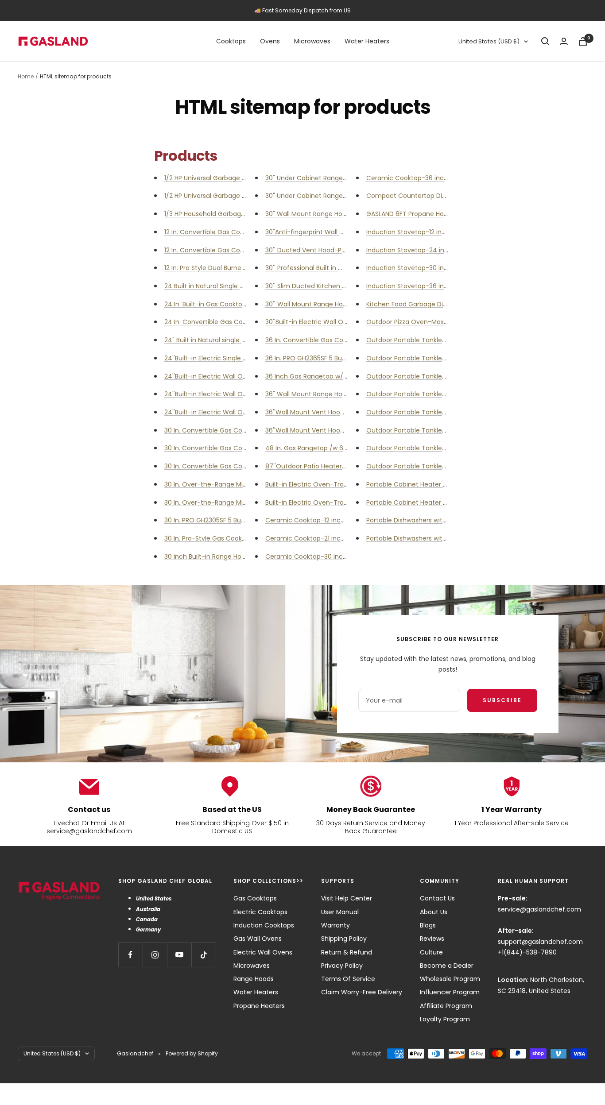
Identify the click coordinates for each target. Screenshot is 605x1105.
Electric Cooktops (260, 912)
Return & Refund (346, 952)
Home (26, 76)
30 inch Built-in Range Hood (206, 556)
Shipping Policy (344, 938)
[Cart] (582, 41)
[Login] (564, 41)
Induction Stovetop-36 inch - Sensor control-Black (444, 286)
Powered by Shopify (192, 1053)
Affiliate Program (446, 1005)
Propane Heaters (259, 1005)
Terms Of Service (348, 978)
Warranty (335, 925)
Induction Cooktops (263, 925)
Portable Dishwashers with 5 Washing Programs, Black (448, 520)
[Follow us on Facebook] (130, 955)
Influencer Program (450, 992)
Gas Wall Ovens (257, 938)
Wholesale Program (450, 978)
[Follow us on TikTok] (203, 955)
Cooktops (231, 41)
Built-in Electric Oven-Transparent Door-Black (336, 484)
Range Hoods (253, 978)
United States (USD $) (489, 41)
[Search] (545, 41)
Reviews (432, 938)
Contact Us (437, 898)
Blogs (428, 925)
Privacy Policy (342, 965)
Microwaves (312, 41)
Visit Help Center (346, 898)
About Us (433, 912)
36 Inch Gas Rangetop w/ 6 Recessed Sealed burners (346, 376)
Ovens (270, 41)
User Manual (340, 912)
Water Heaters (367, 41)
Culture (431, 952)
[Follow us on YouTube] (179, 955)
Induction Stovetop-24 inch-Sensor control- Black (444, 250)
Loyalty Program (445, 1019)
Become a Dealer (446, 965)
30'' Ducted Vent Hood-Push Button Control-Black (342, 250)
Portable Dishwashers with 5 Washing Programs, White (449, 538)
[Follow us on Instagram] (155, 955)
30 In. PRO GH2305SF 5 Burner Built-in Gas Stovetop (242, 520)
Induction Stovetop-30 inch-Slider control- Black (441, 267)
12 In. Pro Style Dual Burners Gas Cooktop (226, 267)
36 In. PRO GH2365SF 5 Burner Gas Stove (326, 358)
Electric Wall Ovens (262, 952)
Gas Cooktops (255, 898)
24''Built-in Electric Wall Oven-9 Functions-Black (238, 412)
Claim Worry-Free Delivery (361, 992)
